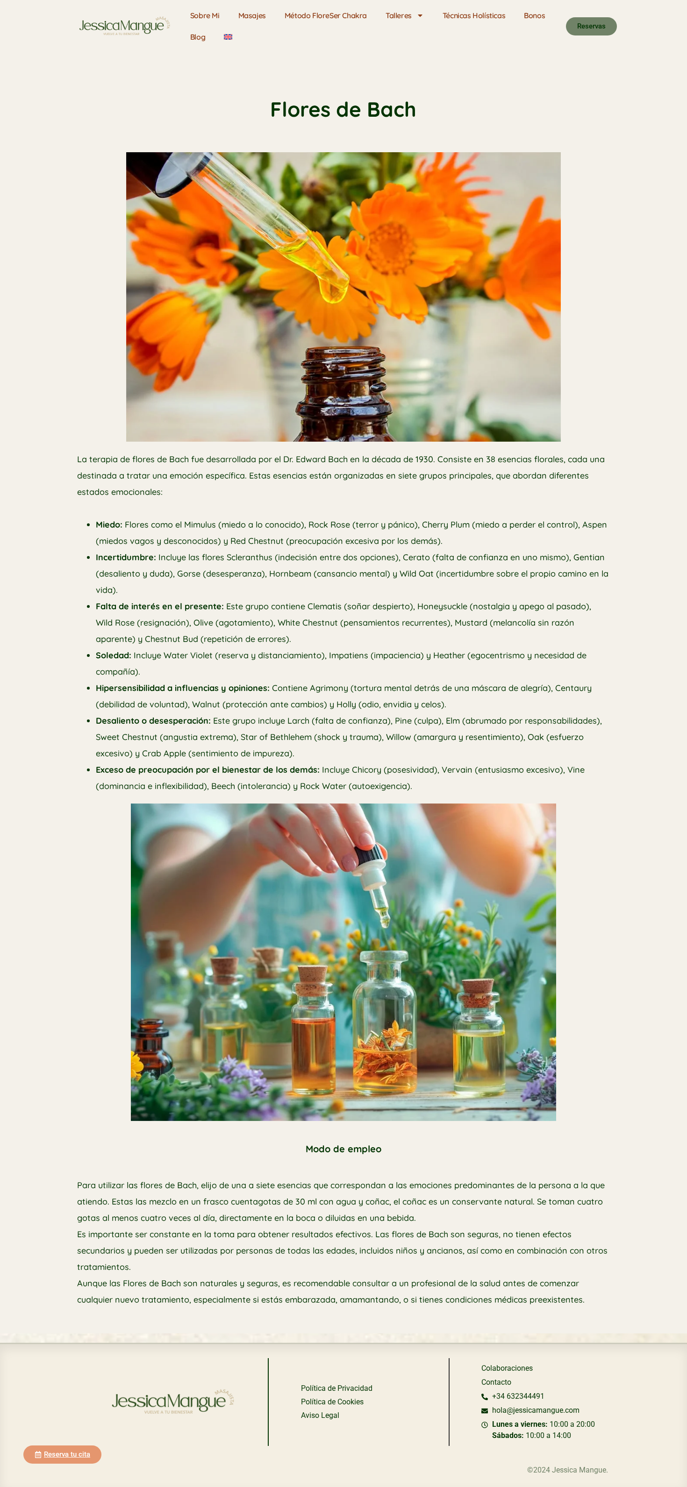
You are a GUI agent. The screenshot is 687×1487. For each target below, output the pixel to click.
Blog (197, 37)
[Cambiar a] (228, 37)
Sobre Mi (205, 15)
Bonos (534, 15)
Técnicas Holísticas (474, 15)
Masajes (252, 15)
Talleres (399, 15)
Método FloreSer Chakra (326, 15)
